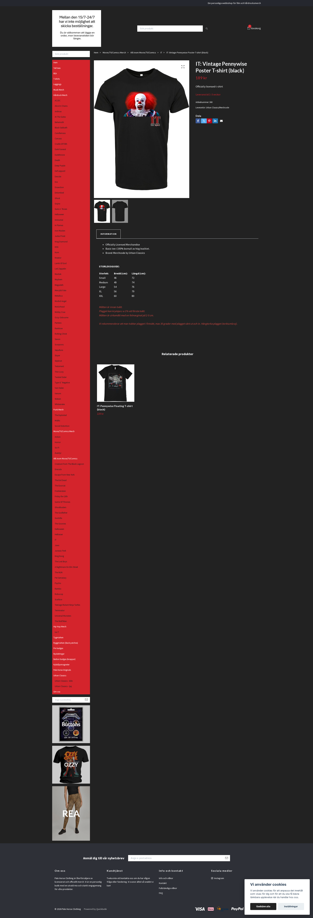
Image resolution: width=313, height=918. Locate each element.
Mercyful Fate (60, 294)
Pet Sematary (60, 582)
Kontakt (163, 887)
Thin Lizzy (59, 376)
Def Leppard (60, 175)
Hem (55, 66)
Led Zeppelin (60, 272)
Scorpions (59, 348)
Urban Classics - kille (64, 685)
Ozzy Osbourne (61, 321)
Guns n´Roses (61, 213)
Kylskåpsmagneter (61, 668)
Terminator (60, 614)
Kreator (58, 261)
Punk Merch (58, 413)
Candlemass (60, 137)
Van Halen (59, 392)
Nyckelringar (58, 658)
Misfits (57, 424)
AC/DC (57, 104)
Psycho (58, 587)
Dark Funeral (60, 153)
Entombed (59, 196)
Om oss (56, 695)
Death (57, 164)
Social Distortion (62, 430)
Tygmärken (58, 641)
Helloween (59, 218)
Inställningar (291, 906)
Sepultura (59, 354)
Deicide (58, 180)
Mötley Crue (60, 316)
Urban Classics (59, 679)
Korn (57, 256)
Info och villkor (166, 882)
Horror (58, 446)
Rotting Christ (61, 338)
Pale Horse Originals (62, 674)
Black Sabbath (61, 131)
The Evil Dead (61, 484)
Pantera (58, 327)
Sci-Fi (57, 451)
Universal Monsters (63, 620)
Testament (59, 370)
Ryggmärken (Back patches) (65, 647)
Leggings (57, 88)
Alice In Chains (61, 110)
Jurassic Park (60, 554)
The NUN (58, 576)
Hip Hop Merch (59, 630)
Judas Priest (60, 240)
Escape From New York (65, 478)
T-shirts (56, 83)
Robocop (59, 598)
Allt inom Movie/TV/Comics (65, 462)
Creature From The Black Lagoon (69, 468)
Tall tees (56, 72)
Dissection (59, 191)
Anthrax (58, 115)
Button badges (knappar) (64, 663)
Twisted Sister (61, 381)
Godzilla (58, 522)
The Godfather (61, 516)
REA (55, 77)
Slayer (57, 359)
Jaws (57, 549)
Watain (58, 403)
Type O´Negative (62, 386)
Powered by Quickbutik (95, 913)
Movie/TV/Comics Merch (64, 435)
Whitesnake (60, 408)
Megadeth (59, 289)
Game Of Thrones (62, 506)
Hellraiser (59, 538)
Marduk (58, 278)
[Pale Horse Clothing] (79, 30)
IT (55, 544)
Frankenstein (60, 495)
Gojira (57, 207)
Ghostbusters (60, 511)
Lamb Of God (61, 267)
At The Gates (60, 121)
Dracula (58, 473)
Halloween (59, 533)
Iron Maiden (60, 234)
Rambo (58, 592)
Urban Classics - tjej (63, 690)
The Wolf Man (61, 625)
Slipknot (58, 365)
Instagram (219, 882)
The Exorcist (60, 489)
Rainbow (59, 332)
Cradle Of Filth (61, 148)
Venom (58, 397)
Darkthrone (60, 159)
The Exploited (61, 419)
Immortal (59, 224)
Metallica (59, 299)
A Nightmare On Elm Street (66, 571)
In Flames (59, 229)
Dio (56, 186)
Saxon (57, 343)
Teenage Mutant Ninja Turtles (67, 609)
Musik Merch (58, 93)
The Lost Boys (61, 565)
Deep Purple (60, 169)
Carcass (58, 142)
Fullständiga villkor (168, 892)
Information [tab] (108, 238)
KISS (56, 251)
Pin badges (58, 652)
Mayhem (58, 283)
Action (57, 441)
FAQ (161, 897)
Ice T (57, 636)
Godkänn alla (263, 906)
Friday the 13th (61, 500)
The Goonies (60, 527)
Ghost (57, 202)
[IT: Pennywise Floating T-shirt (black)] (115, 387)
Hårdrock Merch (60, 99)
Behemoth (59, 126)
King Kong (59, 560)
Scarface (58, 603)
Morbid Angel (60, 305)
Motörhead (60, 310)
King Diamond (61, 245)
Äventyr (58, 457)
